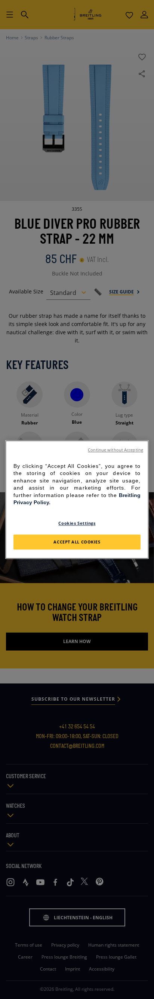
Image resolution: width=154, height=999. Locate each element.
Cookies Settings (76, 523)
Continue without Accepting (115, 450)
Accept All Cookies (76, 542)
